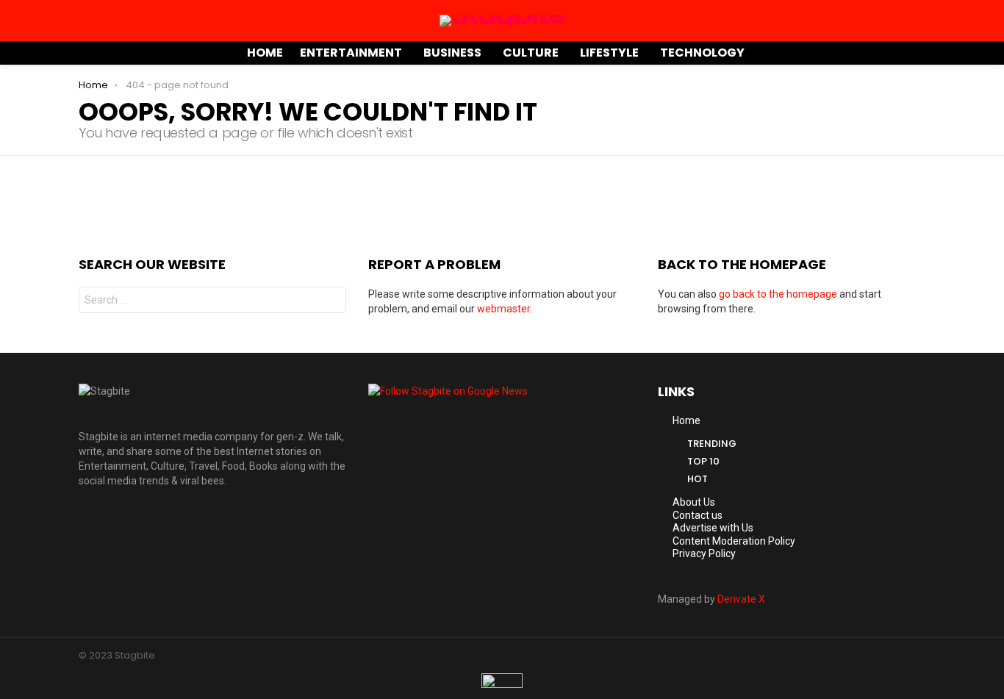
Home (265, 52)
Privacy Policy (704, 553)
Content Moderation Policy (734, 541)
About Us (694, 502)
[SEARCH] (919, 53)
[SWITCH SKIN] (900, 53)
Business (452, 52)
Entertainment (351, 52)
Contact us (697, 515)
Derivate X (741, 599)
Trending (711, 444)
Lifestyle (609, 52)
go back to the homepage (778, 294)
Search (331, 302)
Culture (531, 52)
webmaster (503, 309)
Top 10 (703, 461)
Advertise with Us (713, 528)
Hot (697, 479)
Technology (702, 52)
